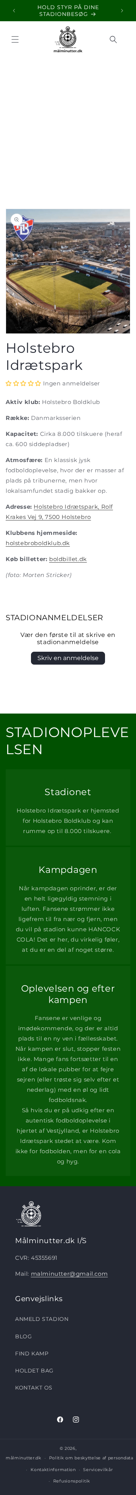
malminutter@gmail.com (69, 1273)
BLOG (23, 1336)
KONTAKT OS (34, 1387)
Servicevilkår (98, 1469)
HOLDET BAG (34, 1370)
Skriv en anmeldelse (68, 658)
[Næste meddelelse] (122, 10)
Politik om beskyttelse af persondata (91, 1457)
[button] (15, 39)
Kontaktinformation (53, 1469)
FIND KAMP (31, 1353)
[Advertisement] (68, 129)
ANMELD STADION (41, 1319)
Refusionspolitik (71, 1481)
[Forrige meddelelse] (14, 10)
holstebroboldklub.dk (38, 543)
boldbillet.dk (68, 559)
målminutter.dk (24, 1457)
